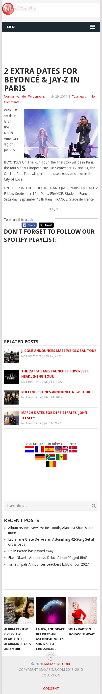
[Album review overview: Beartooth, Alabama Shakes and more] (19, 611)
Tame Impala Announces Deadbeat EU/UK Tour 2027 (48, 564)
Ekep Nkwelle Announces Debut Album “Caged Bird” (47, 558)
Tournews (79, 96)
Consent (51, 689)
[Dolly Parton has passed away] (82, 611)
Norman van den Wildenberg (24, 96)
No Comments (31, 356)
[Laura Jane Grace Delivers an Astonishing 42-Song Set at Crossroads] (51, 611)
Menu (12, 27)
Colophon (51, 675)
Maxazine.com (57, 664)
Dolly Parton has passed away (30, 551)
